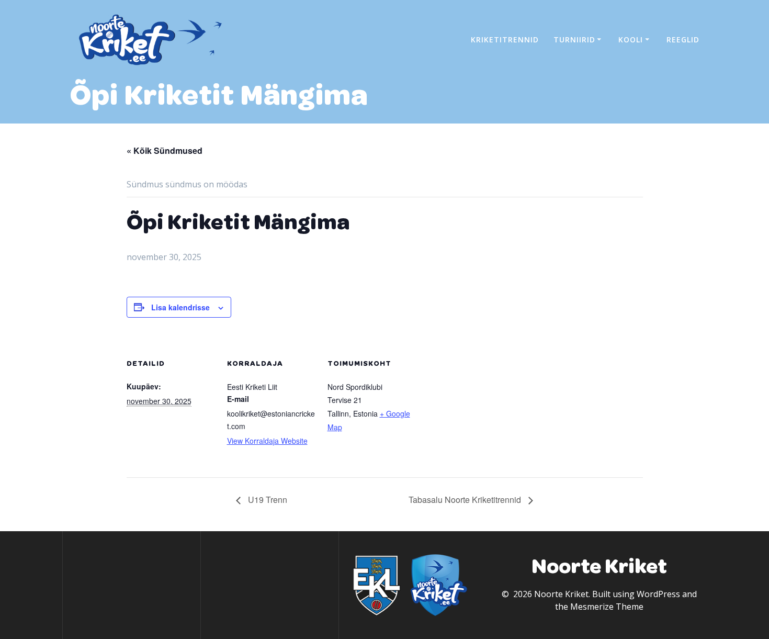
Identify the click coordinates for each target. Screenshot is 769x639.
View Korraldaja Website (267, 440)
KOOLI (630, 39)
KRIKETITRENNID (505, 39)
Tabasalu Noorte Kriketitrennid (466, 500)
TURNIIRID (574, 39)
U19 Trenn (266, 500)
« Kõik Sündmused (164, 150)
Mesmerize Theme (606, 606)
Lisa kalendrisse (180, 307)
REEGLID (682, 39)
